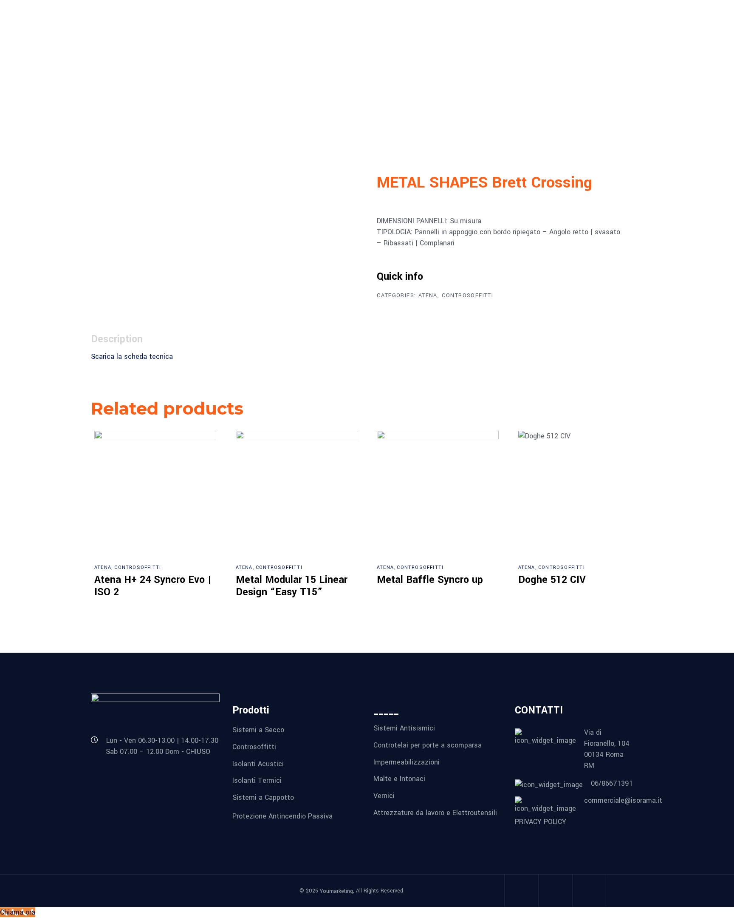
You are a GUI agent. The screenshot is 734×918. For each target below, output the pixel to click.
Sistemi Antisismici (404, 728)
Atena (428, 295)
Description (117, 339)
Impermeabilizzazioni (406, 762)
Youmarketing (336, 891)
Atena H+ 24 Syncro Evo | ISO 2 (152, 586)
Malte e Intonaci (399, 779)
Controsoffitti (468, 295)
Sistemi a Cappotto (263, 797)
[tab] (128, 339)
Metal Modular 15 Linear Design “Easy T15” (291, 586)
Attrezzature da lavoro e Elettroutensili (435, 812)
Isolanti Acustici (258, 763)
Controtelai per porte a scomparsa (427, 745)
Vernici (384, 796)
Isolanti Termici (257, 780)
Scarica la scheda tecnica (132, 356)
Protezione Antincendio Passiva (282, 816)
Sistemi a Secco (258, 730)
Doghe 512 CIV (552, 580)
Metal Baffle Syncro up (430, 580)
